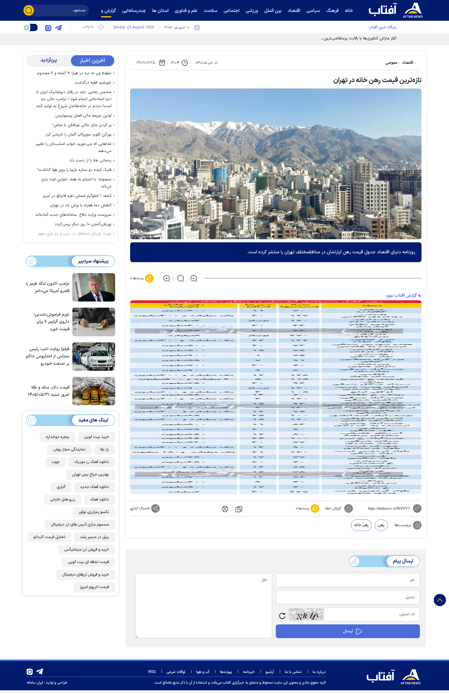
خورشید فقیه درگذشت (93, 83)
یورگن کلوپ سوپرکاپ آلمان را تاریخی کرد (78, 135)
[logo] (397, 9)
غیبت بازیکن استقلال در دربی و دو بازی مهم (74, 234)
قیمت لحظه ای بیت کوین (88, 562)
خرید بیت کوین (96, 437)
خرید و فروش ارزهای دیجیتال (85, 575)
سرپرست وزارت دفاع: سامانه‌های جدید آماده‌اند (73, 215)
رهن (381, 525)
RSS (152, 672)
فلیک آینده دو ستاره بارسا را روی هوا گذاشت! (74, 170)
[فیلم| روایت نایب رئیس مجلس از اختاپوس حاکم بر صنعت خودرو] (92, 356)
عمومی (391, 63)
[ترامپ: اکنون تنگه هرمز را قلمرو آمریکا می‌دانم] (92, 287)
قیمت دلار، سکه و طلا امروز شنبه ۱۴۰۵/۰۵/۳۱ (48, 391)
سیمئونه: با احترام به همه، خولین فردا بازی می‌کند (76, 183)
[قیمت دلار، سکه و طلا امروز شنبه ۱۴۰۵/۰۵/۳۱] (92, 390)
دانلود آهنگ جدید (94, 487)
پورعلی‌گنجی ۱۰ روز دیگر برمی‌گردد (83, 224)
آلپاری (61, 487)
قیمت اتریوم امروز (94, 587)
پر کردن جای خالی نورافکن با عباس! (82, 125)
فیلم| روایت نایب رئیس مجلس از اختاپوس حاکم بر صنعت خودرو (47, 356)
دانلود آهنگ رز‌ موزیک (91, 462)
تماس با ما (293, 672)
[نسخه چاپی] (224, 508)
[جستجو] (29, 10)
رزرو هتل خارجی (62, 500)
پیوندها (226, 672)
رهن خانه (361, 525)
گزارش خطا (333, 508)
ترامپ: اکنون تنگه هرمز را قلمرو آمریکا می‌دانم (47, 287)
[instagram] (48, 27)
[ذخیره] (239, 508)
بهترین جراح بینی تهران (90, 475)
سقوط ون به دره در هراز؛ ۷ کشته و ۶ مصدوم (74, 73)
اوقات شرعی (175, 672)
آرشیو (269, 672)
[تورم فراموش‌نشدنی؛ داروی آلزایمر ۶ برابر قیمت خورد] (92, 321)
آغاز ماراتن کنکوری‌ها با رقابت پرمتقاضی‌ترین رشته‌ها (353, 38)
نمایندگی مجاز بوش (69, 449)
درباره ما (319, 672)
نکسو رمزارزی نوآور (94, 512)
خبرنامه (249, 672)
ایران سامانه (35, 682)
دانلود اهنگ (99, 500)
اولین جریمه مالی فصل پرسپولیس (83, 116)
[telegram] (58, 27)
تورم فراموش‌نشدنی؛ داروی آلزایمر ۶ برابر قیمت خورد (51, 321)
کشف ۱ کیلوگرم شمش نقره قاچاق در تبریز (77, 196)
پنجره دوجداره (57, 437)
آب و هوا (202, 672)
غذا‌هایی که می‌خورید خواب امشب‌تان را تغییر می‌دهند (73, 147)
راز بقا (104, 449)
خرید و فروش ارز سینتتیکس (86, 550)
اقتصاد (407, 63)
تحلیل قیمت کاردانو (49, 537)
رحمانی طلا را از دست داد (90, 160)
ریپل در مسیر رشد (94, 537)
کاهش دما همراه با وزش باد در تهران (80, 205)
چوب (56, 462)
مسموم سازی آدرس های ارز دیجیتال (80, 525)
